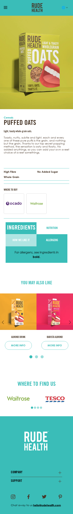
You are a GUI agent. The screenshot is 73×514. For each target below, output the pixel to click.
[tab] (30, 356)
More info (18, 345)
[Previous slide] (3, 322)
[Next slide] (70, 322)
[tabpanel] (18, 399)
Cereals (8, 117)
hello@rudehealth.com (47, 505)
